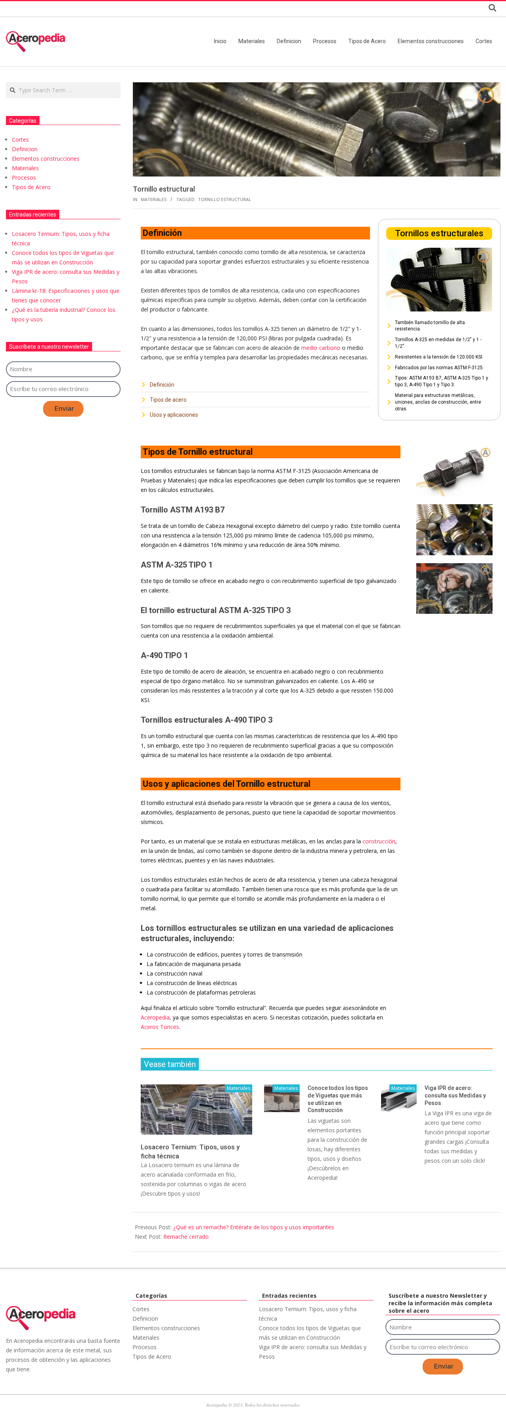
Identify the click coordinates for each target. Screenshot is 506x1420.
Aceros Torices (160, 1027)
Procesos (24, 177)
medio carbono (320, 347)
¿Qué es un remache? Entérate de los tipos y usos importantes (253, 1227)
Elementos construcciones (45, 158)
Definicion (25, 149)
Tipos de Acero (31, 187)
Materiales (153, 199)
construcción (379, 841)
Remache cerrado (186, 1236)
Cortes (20, 139)
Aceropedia (155, 1017)
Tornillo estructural (224, 199)
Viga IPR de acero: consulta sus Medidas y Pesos (455, 1095)
